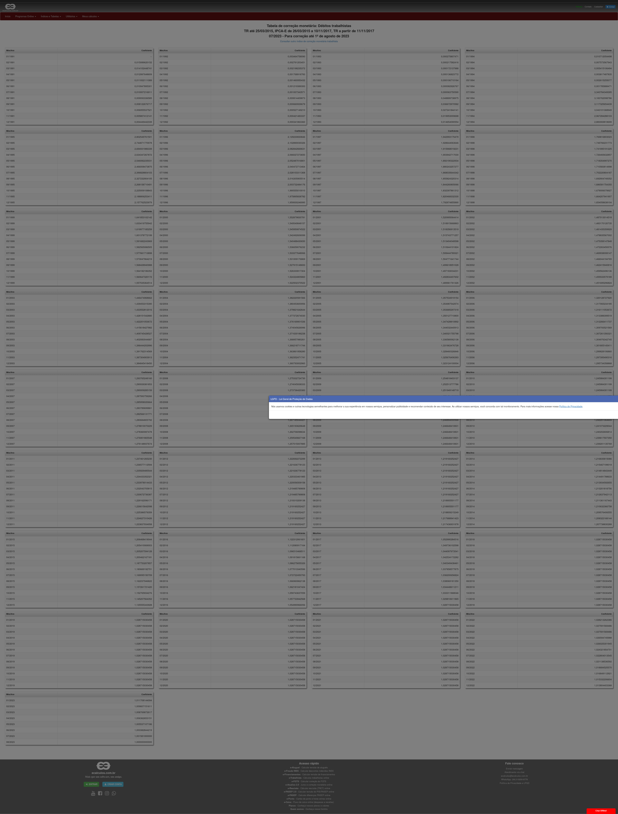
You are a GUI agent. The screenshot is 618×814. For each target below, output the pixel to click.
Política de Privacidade (570, 406)
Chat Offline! (601, 811)
